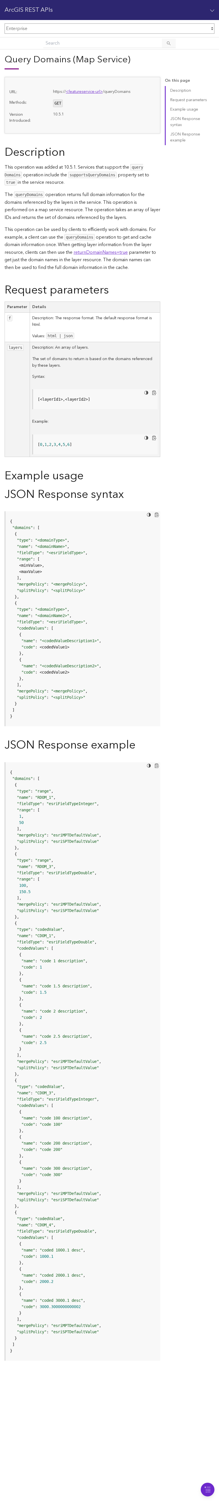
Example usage (184, 109)
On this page (177, 81)
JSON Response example (185, 137)
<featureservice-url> (84, 91)
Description (180, 90)
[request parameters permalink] (113, 290)
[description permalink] (69, 152)
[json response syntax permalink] (128, 494)
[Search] (169, 43)
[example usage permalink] (88, 476)
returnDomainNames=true (101, 252)
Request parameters (188, 100)
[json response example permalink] (140, 745)
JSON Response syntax (185, 121)
